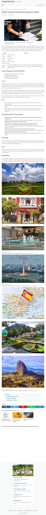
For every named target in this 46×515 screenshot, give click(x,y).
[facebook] (6, 407)
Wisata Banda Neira (18, 494)
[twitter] (14, 407)
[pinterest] (23, 407)
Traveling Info (8, 2)
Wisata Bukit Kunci (18, 500)
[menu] (3, 5)
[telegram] (40, 407)
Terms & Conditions (27, 510)
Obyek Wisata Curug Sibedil (20, 489)
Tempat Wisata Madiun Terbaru (12, 396)
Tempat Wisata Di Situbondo (11, 400)
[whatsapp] (31, 407)
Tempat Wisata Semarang (11, 398)
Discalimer (21, 510)
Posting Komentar (11, 14)
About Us (10, 510)
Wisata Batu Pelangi (18, 477)
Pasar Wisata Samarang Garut (20, 483)
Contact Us (15, 510)
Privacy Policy (34, 510)
